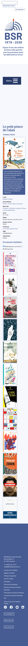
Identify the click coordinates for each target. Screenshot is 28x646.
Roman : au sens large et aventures (13, 203)
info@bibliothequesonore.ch (12, 567)
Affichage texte (8, 249)
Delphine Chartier (8, 199)
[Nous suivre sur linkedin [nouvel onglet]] (22, 607)
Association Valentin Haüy (10, 228)
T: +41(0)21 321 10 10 (10, 564)
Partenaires (7, 581)
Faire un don (8, 627)
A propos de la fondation (11, 570)
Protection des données (11, 584)
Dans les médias (8, 578)
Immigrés (6, 208)
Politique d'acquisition (10, 576)
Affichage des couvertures (13, 246)
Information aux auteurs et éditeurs (14, 592)
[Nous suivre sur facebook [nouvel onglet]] (11, 607)
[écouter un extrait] (5, 166)
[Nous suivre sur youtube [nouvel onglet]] (17, 607)
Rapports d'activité (9, 573)
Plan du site (8, 620)
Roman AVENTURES (9, 210)
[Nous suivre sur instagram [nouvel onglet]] (5, 607)
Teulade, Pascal (9, 135)
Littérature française (15, 208)
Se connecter (20, 9)
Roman (24, 208)
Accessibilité (8, 614)
